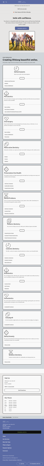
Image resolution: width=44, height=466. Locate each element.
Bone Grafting (7, 107)
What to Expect (6, 445)
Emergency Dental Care (9, 213)
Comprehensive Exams (9, 188)
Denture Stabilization (9, 85)
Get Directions (22, 390)
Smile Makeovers (8, 262)
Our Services (6, 439)
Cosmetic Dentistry (8, 260)
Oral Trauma (7, 286)
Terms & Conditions (13, 460)
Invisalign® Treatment (9, 306)
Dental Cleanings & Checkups (10, 237)
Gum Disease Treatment (9, 109)
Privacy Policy (5, 460)
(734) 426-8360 (24, 8)
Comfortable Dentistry (9, 185)
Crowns (6, 159)
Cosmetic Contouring (9, 257)
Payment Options (7, 448)
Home (4, 436)
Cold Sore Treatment (9, 183)
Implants (6, 83)
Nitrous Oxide (7, 344)
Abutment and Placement (10, 81)
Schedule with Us (22, 28)
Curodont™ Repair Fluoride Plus (11, 235)
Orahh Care (19, 460)
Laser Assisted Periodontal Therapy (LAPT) (13, 111)
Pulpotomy (7, 288)
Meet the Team (6, 442)
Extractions (7, 136)
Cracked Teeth (7, 211)
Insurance (5, 450)
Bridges (6, 156)
